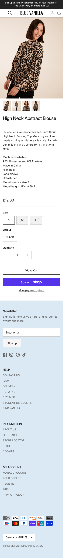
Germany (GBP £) (16, 537)
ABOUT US (9, 429)
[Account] (51, 13)
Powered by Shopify (33, 546)
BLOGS (7, 446)
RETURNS (9, 391)
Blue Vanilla (16, 546)
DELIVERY (9, 386)
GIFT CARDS (11, 435)
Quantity (8, 247)
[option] (31, 57)
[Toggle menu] (4, 13)
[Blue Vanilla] (31, 13)
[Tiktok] (24, 355)
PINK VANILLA (11, 408)
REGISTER (9, 483)
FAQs (6, 380)
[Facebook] (5, 355)
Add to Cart (31, 270)
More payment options (31, 290)
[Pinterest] (18, 355)
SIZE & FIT (9, 397)
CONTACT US (11, 375)
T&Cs (6, 489)
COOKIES (8, 451)
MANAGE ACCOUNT (15, 472)
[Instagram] (11, 355)
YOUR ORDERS (12, 478)
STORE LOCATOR (13, 440)
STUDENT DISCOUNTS (17, 402)
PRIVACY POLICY (13, 494)
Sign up (12, 343)
